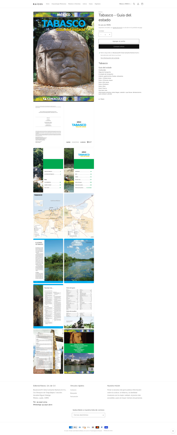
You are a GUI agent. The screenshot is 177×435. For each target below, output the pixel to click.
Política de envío (108, 430)
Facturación (74, 396)
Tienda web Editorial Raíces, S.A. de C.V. (79, 430)
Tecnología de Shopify (96, 430)
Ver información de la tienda (110, 58)
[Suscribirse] (103, 415)
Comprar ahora (119, 46)
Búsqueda (73, 393)
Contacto (73, 390)
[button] (134, 4)
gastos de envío (117, 27)
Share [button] (102, 99)
